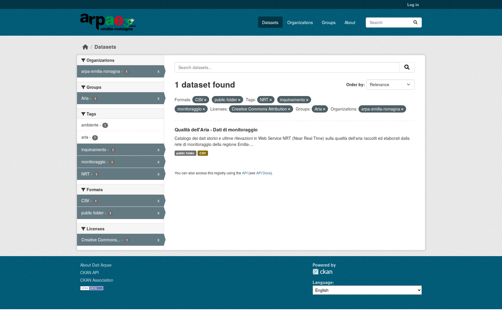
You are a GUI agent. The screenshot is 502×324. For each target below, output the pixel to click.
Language (323, 282)
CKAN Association (96, 280)
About (350, 22)
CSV (203, 153)
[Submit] (415, 22)
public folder (185, 153)
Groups (329, 22)
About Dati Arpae (96, 265)
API (245, 172)
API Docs (263, 172)
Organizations (300, 22)
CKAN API (89, 272)
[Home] (85, 46)
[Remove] (205, 99)
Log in (413, 4)
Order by (354, 84)
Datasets (270, 22)
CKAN (322, 272)
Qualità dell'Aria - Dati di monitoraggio (216, 129)
